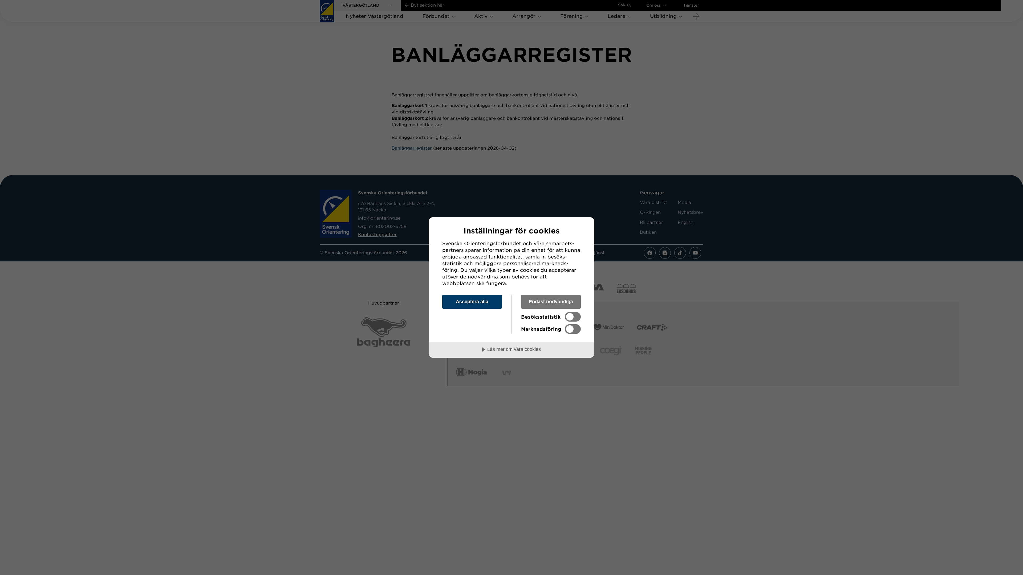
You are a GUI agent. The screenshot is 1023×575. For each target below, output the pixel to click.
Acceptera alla (472, 301)
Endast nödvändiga (551, 301)
